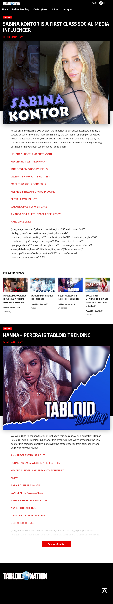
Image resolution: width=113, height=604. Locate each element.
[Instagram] (104, 591)
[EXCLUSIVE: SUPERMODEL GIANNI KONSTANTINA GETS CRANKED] (97, 285)
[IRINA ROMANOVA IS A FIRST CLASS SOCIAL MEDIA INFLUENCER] (15, 285)
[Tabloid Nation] (12, 3)
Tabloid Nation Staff (13, 36)
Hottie (7, 17)
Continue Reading (56, 544)
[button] (93, 3)
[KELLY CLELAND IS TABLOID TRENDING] (70, 285)
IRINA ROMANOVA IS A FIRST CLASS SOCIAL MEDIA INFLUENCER (14, 299)
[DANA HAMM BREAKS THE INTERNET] (42, 285)
